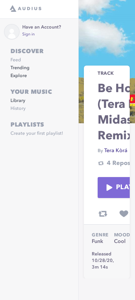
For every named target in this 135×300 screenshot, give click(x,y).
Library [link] (17, 100)
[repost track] (103, 214)
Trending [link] (19, 68)
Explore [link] (18, 75)
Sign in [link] (28, 34)
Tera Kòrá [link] (115, 150)
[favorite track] (124, 214)
